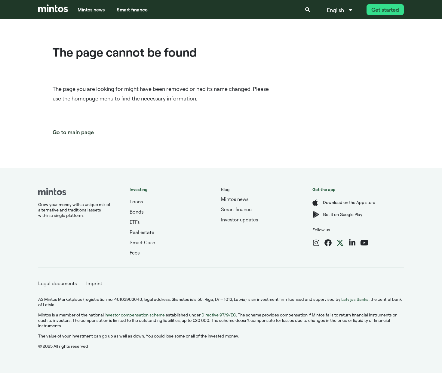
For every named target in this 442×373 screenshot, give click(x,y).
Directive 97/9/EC (218, 314)
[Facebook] (328, 242)
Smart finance (132, 10)
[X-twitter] (340, 242)
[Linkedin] (352, 242)
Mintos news (91, 10)
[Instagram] (316, 242)
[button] (307, 9)
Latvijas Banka (355, 299)
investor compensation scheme (135, 314)
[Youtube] (364, 242)
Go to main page (73, 132)
